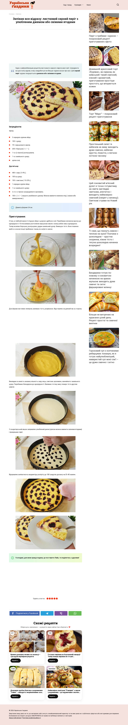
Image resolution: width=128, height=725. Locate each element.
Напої (89, 5)
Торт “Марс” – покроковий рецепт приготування (103, 115)
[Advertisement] (45, 46)
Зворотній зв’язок (15, 718)
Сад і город (67, 5)
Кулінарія (77, 5)
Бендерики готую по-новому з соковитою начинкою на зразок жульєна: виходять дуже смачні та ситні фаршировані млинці (102, 280)
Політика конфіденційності (31, 718)
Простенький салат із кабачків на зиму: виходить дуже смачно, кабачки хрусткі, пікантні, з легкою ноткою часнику (103, 150)
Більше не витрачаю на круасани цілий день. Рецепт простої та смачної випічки (103, 319)
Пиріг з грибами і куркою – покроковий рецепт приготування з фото (103, 39)
